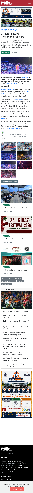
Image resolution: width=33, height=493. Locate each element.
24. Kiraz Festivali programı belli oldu (15, 270)
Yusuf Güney (11, 128)
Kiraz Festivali (12, 84)
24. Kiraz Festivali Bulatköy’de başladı (15, 208)
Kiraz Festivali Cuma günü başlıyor (14, 239)
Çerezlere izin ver (16, 489)
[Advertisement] (16, 431)
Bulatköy (25, 77)
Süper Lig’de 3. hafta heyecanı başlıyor (15, 312)
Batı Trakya (13, 30)
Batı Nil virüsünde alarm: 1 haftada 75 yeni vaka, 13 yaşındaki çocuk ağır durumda (15, 346)
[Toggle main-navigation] (29, 3)
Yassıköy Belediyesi (7, 90)
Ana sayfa (4, 30)
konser (3, 118)
